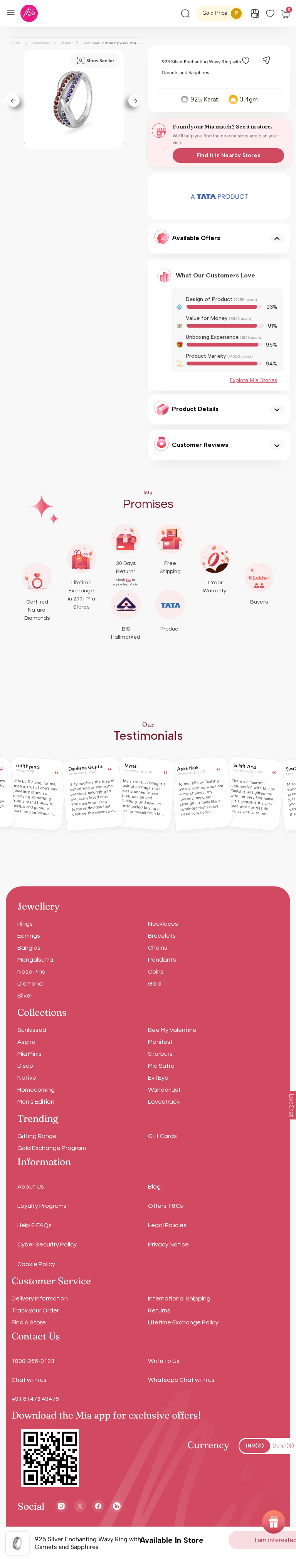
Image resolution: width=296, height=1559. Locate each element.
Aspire (26, 1042)
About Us (30, 1187)
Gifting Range (37, 1136)
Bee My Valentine (172, 1030)
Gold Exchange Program (51, 1148)
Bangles (28, 948)
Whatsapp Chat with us (181, 1380)
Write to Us (164, 1361)
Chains (157, 948)
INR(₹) (255, 1445)
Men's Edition (35, 1102)
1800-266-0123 (33, 1361)
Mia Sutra (161, 1066)
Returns (159, 1310)
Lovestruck (164, 1102)
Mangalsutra (35, 960)
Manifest (160, 1042)
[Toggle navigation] (13, 12)
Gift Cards (162, 1136)
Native (26, 1078)
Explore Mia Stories (253, 380)
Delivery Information (40, 1298)
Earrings (28, 936)
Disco (25, 1066)
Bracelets (162, 936)
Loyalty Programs (42, 1206)
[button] (10, 101)
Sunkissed (31, 1030)
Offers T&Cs (165, 1206)
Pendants (162, 960)
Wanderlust (164, 1090)
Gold (154, 984)
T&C (128, 580)
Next (283, 196)
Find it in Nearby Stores (228, 155)
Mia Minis (29, 1054)
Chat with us (29, 1380)
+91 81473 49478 (35, 1399)
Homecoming (36, 1090)
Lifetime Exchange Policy (183, 1322)
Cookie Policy (36, 1264)
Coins (156, 972)
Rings (25, 924)
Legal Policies (167, 1225)
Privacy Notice (168, 1244)
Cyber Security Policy (47, 1244)
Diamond (30, 984)
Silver (24, 996)
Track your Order (35, 1310)
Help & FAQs (34, 1225)
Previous (156, 196)
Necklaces (163, 924)
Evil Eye (158, 1078)
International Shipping (179, 1298)
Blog (154, 1187)
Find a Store (29, 1322)
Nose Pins (31, 972)
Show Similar (100, 60)
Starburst (161, 1054)
